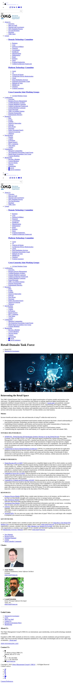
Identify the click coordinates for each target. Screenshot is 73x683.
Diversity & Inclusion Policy (13, 623)
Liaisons (10, 164)
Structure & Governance (12, 351)
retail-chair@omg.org (47, 524)
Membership (8, 157)
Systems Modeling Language (17, 104)
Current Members (13, 161)
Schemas (7, 506)
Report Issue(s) (12, 142)
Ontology (15, 86)
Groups (7, 36)
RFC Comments (13, 144)
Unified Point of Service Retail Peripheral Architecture (21, 448)
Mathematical (16, 55)
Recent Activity (9, 536)
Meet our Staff (12, 25)
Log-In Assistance (15, 169)
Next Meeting (9, 534)
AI (13, 73)
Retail (14, 57)
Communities (9, 149)
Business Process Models (12, 496)
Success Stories (13, 163)
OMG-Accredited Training (16, 111)
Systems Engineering (18, 62)
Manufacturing (16, 53)
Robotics (14, 58)
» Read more (13, 640)
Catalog (10, 139)
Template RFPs (9, 513)
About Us (7, 22)
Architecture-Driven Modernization (22, 76)
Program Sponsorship (14, 113)
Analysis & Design (18, 74)
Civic (13, 45)
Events (10, 120)
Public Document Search (15, 130)
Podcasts (11, 125)
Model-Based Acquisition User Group (19, 154)
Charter (7, 540)
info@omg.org (10, 661)
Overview (11, 24)
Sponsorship (12, 166)
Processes (11, 128)
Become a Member (14, 159)
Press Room (12, 126)
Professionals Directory (15, 114)
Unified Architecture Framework (22, 64)
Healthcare (15, 52)
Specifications (9, 135)
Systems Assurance (18, 88)
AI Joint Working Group (19, 96)
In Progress (11, 140)
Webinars (11, 133)
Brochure (11, 32)
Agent (14, 71)
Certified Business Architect (16, 102)
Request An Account (46, 526)
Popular (10, 137)
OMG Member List (33, 526)
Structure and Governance (16, 27)
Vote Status (11, 145)
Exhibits (10, 121)
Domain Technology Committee (20, 39)
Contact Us (8, 621)
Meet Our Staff (9, 619)
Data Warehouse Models (12, 500)
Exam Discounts (13, 109)
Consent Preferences (7, 681)
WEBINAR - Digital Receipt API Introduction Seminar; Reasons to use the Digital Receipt (32, 436)
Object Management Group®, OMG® (23, 664)
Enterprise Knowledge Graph (21, 81)
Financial (15, 48)
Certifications (9, 97)
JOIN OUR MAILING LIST (9, 643)
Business (14, 43)
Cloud (14, 78)
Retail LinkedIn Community (13, 541)
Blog (9, 118)
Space (14, 60)
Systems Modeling (13, 156)
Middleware (15, 85)
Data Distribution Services (20, 80)
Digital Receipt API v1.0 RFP (14, 463)
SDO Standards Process (15, 29)
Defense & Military (18, 46)
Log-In (12, 168)
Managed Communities (15, 151)
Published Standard (10, 538)
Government (16, 50)
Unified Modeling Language (16, 108)
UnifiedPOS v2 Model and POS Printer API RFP (19, 480)
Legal (6, 617)
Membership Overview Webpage (13, 529)
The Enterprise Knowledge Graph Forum (20, 152)
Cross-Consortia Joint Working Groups (23, 92)
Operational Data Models (12, 503)
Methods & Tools (17, 83)
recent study (51, 403)
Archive (10, 147)
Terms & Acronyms (14, 132)
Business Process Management (17, 101)
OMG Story (12, 34)
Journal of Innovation (14, 123)
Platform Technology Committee (21, 68)
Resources (8, 116)
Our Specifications (13, 30)
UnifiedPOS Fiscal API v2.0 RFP (15, 473)
